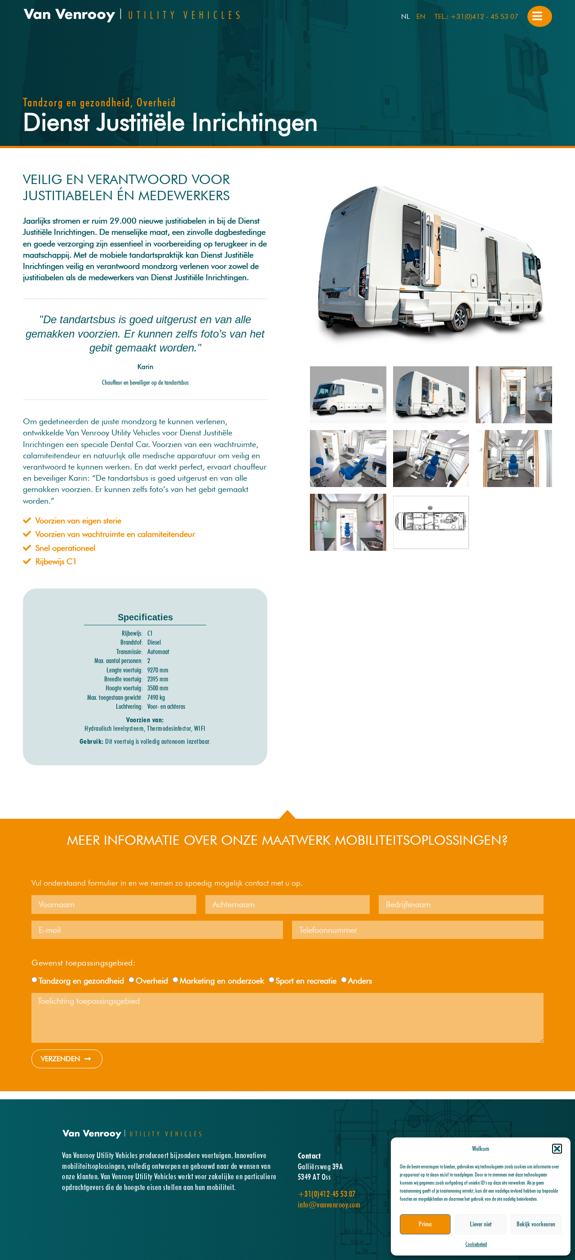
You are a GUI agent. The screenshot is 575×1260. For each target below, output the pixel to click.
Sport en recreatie (306, 980)
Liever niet (480, 1224)
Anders (360, 980)
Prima (425, 1224)
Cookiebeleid (476, 1244)
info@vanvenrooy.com (329, 1204)
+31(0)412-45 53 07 (327, 1194)
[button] (557, 1148)
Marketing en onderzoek (222, 980)
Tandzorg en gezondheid (81, 980)
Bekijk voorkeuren (536, 1224)
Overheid (152, 980)
